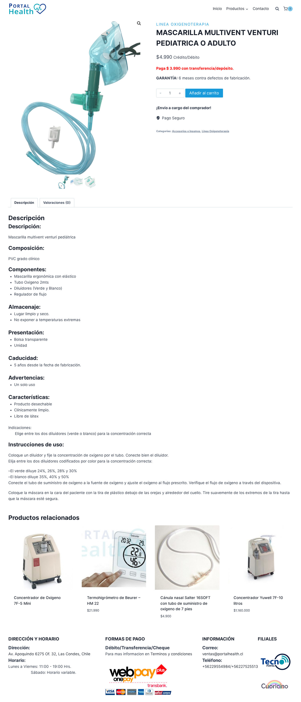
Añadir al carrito (204, 93)
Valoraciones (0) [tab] (57, 202)
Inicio (217, 8)
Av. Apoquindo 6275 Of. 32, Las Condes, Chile (49, 654)
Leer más (22, 617)
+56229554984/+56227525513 (230, 666)
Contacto (261, 8)
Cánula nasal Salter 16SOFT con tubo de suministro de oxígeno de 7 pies (185, 603)
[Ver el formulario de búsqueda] (277, 9)
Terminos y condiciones (171, 654)
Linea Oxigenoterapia (182, 24)
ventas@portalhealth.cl (222, 654)
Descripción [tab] (24, 202)
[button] (139, 23)
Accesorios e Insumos (186, 131)
